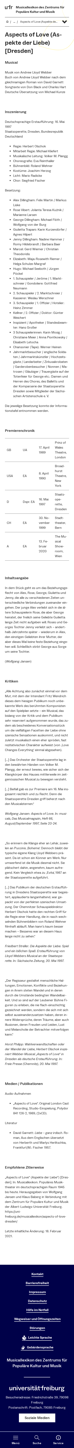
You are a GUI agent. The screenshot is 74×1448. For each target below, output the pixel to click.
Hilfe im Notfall (37, 1310)
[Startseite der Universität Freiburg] (9, 7)
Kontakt (37, 1274)
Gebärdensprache (40, 1347)
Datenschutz (37, 1301)
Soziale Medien (37, 1418)
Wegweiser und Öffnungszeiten (37, 1319)
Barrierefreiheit (37, 1283)
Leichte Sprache (40, 1338)
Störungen (37, 1328)
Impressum (37, 1292)
